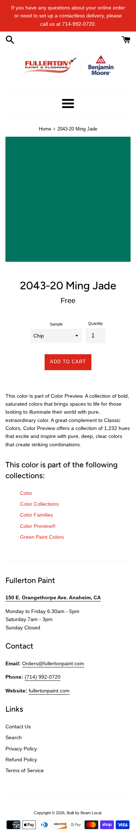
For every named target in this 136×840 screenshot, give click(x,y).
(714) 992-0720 (43, 677)
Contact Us (18, 726)
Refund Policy (21, 759)
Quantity (95, 323)
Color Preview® (37, 526)
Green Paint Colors (42, 537)
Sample (56, 324)
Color (26, 493)
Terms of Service (24, 770)
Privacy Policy (21, 749)
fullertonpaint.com (49, 691)
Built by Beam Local (84, 813)
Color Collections (39, 504)
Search (13, 737)
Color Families (36, 515)
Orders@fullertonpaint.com (53, 663)
